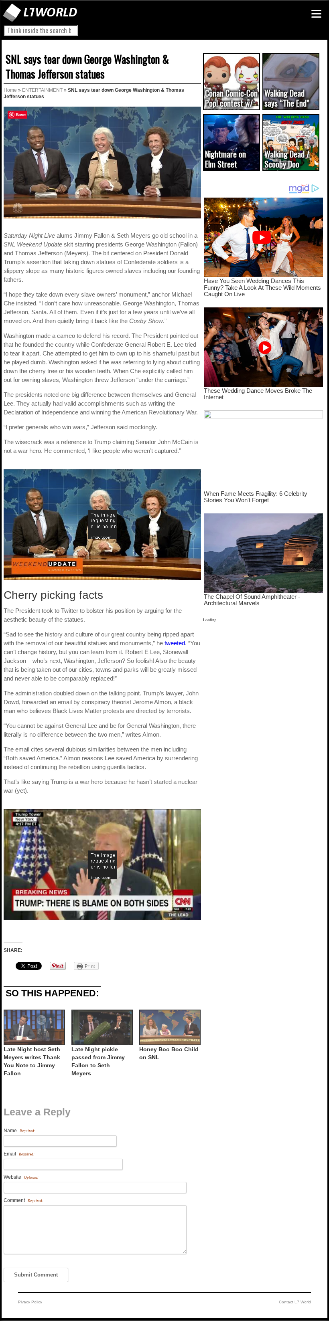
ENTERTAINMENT (42, 90)
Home (10, 90)
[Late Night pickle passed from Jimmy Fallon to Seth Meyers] (101, 1027)
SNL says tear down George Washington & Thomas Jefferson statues (87, 66)
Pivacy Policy (30, 1302)
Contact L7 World (295, 1302)
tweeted (174, 643)
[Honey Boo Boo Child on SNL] (169, 1027)
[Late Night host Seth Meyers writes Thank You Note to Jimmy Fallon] (33, 1027)
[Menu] (316, 14)
